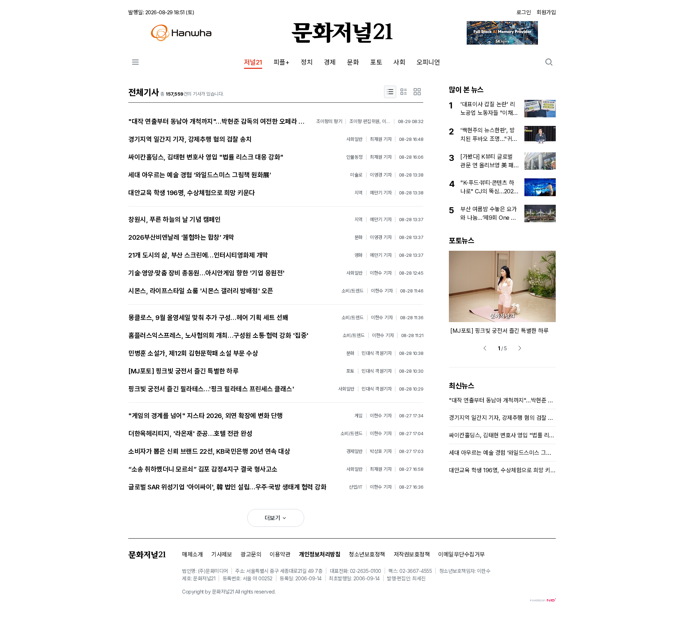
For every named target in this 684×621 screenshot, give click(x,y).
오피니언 (428, 62)
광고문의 (250, 554)
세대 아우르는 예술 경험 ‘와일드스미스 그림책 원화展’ (199, 175)
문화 (353, 62)
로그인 (524, 12)
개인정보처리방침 (319, 554)
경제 (330, 62)
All (237, 592)
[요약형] (404, 92)
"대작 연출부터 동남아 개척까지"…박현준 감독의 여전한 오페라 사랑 (219, 121)
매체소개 (192, 554)
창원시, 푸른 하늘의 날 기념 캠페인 (174, 219)
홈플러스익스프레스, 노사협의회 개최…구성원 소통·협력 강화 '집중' (218, 335)
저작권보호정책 (412, 554)
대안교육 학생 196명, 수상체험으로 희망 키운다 (191, 193)
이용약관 (280, 554)
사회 (399, 62)
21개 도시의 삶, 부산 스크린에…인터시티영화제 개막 (198, 255)
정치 (306, 62)
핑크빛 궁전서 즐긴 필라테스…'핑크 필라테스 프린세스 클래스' (211, 389)
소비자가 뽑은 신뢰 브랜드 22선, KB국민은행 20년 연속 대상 (209, 451)
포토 (376, 62)
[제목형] (390, 92)
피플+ (282, 62)
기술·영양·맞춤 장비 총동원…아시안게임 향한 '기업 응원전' (206, 273)
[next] (519, 348)
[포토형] (417, 92)
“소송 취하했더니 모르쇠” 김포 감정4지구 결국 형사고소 (203, 469)
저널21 (253, 62)
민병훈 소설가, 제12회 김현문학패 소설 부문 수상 (193, 353)
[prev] (484, 348)
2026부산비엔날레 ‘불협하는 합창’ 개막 (181, 237)
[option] (502, 293)
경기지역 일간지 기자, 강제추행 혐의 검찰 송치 (190, 139)
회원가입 (546, 12)
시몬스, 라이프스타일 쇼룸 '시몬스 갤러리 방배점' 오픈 (200, 291)
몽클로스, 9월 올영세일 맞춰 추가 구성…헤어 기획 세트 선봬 (208, 317)
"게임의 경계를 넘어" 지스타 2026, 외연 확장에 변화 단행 (205, 415)
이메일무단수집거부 (461, 554)
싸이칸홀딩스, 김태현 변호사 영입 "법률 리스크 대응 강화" (206, 157)
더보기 (273, 517)
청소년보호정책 (367, 554)
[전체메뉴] (135, 62)
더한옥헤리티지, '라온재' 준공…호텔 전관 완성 (190, 433)
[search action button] (549, 62)
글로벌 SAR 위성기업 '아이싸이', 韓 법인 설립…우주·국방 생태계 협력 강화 (227, 487)
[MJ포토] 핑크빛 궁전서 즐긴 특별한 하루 (183, 371)
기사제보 (221, 554)
